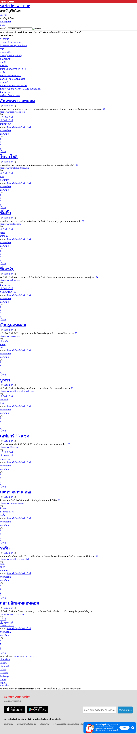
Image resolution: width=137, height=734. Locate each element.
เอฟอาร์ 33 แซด (14, 435)
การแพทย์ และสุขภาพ (10, 42)
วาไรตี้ (3, 619)
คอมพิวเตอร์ (6, 59)
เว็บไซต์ (3, 15)
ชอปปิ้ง (3, 62)
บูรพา (5, 379)
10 (26, 656)
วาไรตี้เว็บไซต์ (6, 117)
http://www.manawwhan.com (12, 503)
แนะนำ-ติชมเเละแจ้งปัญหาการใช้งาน (99, 710)
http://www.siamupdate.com (12, 614)
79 (97, 556)
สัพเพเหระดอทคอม (17, 100)
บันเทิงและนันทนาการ (10, 75)
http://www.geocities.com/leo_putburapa (17, 391)
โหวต (3, 151)
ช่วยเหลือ (4, 685)
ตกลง (124, 727)
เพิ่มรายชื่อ (5, 666)
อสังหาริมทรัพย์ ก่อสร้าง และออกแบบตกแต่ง (20, 89)
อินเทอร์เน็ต (5, 92)
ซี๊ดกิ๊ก (5, 212)
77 (69, 444)
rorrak (2, 564)
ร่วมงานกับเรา (125, 710)
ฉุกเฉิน (3, 680)
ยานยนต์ (4, 82)
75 (76, 333)
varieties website (15, 5)
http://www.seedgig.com (10, 224)
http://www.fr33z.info (9, 447)
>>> (32, 656)
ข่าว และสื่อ (5, 52)
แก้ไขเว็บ (4, 673)
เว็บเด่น (3, 663)
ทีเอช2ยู (7, 268)
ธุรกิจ (2, 72)
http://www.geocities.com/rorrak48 (14, 559)
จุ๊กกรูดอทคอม (13, 324)
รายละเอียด (5, 130)
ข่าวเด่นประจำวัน (8, 292)
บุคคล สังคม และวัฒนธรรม (13, 79)
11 (28, 656)
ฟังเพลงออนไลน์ (7, 512)
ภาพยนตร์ (4, 180)
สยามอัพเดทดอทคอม (19, 603)
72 (77, 165)
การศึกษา (4, 39)
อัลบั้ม (2, 515)
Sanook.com (8, 1)
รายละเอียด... (8, 106)
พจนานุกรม (5, 22)
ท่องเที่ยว (4, 65)
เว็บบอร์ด (4, 341)
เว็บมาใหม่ (5, 660)
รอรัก (5, 548)
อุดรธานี (4, 400)
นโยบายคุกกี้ (114, 730)
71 (104, 109)
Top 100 (3, 682)
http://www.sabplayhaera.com (12, 112)
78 (59, 500)
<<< (14, 656)
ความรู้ (3, 25)
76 (72, 388)
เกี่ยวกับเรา (8, 724)
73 (83, 221)
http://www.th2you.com (10, 280)
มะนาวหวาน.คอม (16, 492)
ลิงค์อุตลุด (4, 676)
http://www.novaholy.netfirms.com (14, 168)
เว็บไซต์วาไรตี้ (6, 120)
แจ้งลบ (3, 670)
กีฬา (2, 49)
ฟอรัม (2, 344)
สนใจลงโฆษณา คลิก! (10, 95)
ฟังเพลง (3, 508)
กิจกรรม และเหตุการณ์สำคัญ (13, 45)
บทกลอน (4, 236)
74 (97, 277)
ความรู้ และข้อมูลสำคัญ (11, 55)
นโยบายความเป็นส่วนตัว (102, 730)
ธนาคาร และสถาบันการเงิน (13, 69)
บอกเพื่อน (4, 134)
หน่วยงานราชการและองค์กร (13, 85)
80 (95, 611)
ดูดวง (2, 232)
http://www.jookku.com (10, 336)
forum (2, 347)
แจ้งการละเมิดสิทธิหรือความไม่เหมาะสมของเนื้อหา (72, 724)
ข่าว (2, 176)
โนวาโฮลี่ (9, 156)
